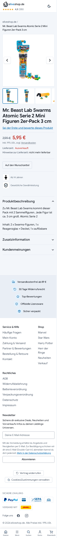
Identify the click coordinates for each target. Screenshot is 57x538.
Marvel (42, 332)
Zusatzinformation (16, 240)
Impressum (9, 405)
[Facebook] (18, 515)
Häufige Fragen (12, 332)
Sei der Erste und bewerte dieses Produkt (28, 128)
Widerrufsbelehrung (15, 384)
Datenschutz (10, 400)
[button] (10, 96)
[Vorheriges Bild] (7, 60)
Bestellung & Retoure (15, 354)
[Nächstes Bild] (49, 60)
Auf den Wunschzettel (17, 165)
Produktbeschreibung (19, 201)
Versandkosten (28, 142)
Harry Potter (45, 343)
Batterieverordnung (15, 389)
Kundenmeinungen (16, 250)
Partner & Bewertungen (17, 348)
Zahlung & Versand (14, 343)
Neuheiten (44, 358)
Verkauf (43, 363)
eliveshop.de (9, 21)
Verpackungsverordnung (18, 394)
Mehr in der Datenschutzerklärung (34, 453)
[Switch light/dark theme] (49, 6)
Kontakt (7, 359)
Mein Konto (10, 337)
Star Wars (43, 337)
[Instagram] (26, 515)
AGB (5, 378)
